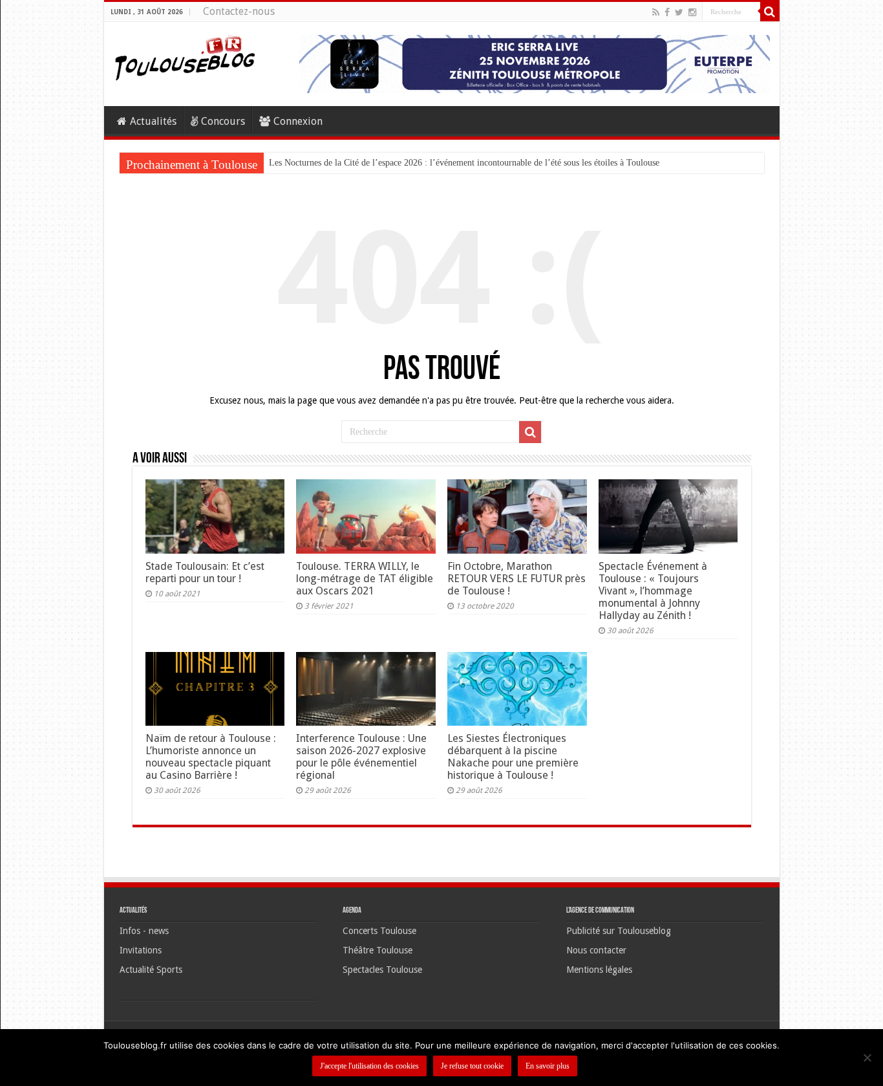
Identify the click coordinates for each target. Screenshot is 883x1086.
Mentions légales (599, 969)
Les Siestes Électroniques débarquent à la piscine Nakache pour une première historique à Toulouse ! (513, 756)
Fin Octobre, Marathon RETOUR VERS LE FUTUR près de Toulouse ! (516, 578)
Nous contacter (596, 950)
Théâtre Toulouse (377, 950)
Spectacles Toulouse (382, 969)
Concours (223, 121)
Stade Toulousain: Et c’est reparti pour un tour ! (204, 572)
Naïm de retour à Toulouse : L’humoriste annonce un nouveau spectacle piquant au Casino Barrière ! (210, 756)
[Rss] (656, 12)
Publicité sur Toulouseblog (618, 931)
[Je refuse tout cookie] (866, 1057)
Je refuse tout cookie (472, 1065)
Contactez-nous (239, 11)
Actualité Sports (151, 969)
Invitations (141, 950)
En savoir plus (547, 1065)
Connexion (298, 121)
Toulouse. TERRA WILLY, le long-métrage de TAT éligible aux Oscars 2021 (364, 578)
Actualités (153, 121)
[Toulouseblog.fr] (185, 56)
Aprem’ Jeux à (295, 163)
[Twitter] (679, 12)
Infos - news (144, 931)
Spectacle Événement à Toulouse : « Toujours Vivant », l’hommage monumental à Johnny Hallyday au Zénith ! (653, 591)
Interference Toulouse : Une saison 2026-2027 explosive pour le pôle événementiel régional (361, 756)
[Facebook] (667, 12)
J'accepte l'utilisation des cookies (369, 1065)
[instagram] (692, 12)
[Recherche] (770, 11)
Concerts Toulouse (379, 931)
